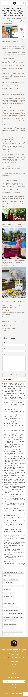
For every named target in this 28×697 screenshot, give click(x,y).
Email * (4, 348)
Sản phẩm (14, 668)
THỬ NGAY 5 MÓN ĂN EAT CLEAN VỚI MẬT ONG (14, 431)
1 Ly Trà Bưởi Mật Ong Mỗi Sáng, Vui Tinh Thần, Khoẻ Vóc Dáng (14, 553)
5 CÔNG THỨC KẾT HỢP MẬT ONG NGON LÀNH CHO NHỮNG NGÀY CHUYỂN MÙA (14, 394)
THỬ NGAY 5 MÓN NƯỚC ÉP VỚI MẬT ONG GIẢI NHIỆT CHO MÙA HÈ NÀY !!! (14, 438)
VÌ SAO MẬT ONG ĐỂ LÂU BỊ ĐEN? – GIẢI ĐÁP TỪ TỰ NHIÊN (14, 391)
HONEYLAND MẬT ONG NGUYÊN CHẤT (13, 586)
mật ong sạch (7, 617)
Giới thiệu (14, 666)
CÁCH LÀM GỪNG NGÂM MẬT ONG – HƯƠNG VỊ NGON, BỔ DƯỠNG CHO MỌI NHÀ (14, 500)
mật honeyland (7, 589)
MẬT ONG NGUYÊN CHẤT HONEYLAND (13, 613)
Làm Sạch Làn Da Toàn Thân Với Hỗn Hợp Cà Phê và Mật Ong (14, 536)
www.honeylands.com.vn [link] (12, 330)
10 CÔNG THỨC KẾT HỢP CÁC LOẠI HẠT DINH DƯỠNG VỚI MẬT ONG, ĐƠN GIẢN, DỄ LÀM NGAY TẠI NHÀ (14, 472)
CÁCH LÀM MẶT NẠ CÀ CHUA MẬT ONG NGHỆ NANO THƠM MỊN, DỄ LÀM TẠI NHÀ (14, 398)
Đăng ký (14, 687)
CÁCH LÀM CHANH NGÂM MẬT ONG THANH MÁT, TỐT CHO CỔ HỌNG (13, 450)
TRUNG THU (19, 631)
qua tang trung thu (8, 627)
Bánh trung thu (14, 579)
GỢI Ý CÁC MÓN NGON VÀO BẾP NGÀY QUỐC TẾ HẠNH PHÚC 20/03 (14, 525)
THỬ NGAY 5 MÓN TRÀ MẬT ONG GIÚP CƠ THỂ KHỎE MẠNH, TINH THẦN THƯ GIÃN (14, 427)
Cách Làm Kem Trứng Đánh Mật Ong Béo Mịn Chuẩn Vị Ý (14, 539)
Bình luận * (5, 354)
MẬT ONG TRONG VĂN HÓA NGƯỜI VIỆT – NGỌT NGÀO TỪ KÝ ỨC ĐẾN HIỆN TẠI (14, 387)
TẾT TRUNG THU (8, 631)
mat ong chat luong (8, 596)
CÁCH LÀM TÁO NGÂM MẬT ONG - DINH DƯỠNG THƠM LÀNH (14, 495)
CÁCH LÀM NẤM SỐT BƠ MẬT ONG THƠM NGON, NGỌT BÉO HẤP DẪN (15, 464)
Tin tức (14, 671)
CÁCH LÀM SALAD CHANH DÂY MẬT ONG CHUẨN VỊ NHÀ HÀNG (15, 408)
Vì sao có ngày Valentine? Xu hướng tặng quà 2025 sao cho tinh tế (14, 560)
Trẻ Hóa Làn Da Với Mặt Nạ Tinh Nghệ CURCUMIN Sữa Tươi (13, 532)
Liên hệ (14, 673)
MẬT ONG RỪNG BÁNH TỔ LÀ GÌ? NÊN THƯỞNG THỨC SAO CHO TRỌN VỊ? (14, 480)
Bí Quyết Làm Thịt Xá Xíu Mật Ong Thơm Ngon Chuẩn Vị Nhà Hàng (13, 550)
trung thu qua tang (8, 634)
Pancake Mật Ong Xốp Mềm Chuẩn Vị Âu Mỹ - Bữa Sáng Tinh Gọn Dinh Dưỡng (14, 543)
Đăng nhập (14, 684)
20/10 (5, 579)
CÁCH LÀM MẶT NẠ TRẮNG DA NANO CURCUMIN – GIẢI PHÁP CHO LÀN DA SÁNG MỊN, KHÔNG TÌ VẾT (13, 446)
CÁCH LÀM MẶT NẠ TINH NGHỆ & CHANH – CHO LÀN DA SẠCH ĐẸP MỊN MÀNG (14, 487)
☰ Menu (4, 3)
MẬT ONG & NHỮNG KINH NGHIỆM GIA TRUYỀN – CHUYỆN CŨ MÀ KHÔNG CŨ (14, 384)
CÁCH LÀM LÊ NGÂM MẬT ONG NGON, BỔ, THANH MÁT (14, 454)
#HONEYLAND (7, 575)
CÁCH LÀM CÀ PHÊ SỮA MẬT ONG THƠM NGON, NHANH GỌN (14, 461)
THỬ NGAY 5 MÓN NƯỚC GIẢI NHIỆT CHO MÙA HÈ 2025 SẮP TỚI (13, 518)
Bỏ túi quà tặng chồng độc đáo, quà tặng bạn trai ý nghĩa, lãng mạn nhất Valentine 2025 (14, 564)
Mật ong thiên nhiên (18, 617)
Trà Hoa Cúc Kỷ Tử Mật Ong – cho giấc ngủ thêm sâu (14, 546)
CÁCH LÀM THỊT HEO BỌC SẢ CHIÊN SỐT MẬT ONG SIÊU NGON (14, 514)
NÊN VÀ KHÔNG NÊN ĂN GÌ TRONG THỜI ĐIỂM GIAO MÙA (14, 521)
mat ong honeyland (8, 599)
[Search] (24, 681)
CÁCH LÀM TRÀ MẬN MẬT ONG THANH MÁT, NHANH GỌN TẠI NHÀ (14, 423)
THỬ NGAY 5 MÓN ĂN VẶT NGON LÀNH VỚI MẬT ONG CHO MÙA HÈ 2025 (14, 435)
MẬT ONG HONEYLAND (9, 603)
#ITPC (16, 575)
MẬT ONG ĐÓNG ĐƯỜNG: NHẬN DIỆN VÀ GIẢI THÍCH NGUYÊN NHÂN (14, 483)
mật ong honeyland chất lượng (10, 606)
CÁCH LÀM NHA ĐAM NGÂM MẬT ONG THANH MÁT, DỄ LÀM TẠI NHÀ (14, 412)
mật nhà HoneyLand (8, 593)
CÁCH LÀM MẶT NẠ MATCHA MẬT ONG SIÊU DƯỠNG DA (14, 442)
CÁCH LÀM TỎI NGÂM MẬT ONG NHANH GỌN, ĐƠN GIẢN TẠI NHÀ (14, 415)
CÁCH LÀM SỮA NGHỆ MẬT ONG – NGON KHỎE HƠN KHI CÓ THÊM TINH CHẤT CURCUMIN (14, 491)
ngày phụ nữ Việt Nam (9, 620)
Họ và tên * (5, 342)
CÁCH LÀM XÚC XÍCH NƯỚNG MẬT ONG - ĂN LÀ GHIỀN (15, 511)
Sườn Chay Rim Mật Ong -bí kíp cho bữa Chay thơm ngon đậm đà (14, 557)
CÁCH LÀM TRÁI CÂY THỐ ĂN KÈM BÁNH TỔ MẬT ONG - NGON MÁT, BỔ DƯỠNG (14, 504)
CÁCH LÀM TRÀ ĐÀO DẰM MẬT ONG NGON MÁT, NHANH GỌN (13, 419)
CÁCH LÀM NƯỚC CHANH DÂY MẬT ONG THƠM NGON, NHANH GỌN (14, 507)
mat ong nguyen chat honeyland (11, 610)
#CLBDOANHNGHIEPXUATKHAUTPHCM (13, 572)
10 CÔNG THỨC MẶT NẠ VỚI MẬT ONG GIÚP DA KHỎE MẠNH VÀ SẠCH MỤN (14, 476)
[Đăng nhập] (24, 3)
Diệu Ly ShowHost (8, 582)
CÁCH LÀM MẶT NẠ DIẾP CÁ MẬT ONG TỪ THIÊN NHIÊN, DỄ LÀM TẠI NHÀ (14, 401)
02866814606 (16, 654)
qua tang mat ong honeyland (10, 624)
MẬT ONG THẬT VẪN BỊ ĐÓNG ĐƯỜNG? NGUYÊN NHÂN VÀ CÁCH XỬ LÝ (14, 529)
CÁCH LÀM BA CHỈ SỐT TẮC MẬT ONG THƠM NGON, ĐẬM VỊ (14, 405)
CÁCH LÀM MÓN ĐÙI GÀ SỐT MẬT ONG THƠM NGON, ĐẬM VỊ (14, 468)
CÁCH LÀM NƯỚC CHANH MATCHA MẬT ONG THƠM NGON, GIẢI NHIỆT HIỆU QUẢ (14, 457)
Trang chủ (14, 664)
